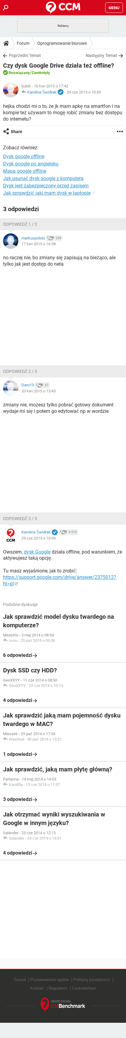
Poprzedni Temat (25, 55)
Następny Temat (101, 55)
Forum (23, 43)
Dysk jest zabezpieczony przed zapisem (46, 186)
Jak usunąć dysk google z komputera (43, 178)
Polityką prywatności (91, 979)
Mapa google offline (24, 171)
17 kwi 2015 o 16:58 (38, 244)
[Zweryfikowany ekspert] (60, 92)
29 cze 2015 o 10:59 (84, 92)
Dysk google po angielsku (30, 164)
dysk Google (37, 552)
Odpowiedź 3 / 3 (20, 518)
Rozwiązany (19, 72)
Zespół (20, 979)
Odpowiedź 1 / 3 (20, 224)
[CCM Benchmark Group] (63, 1004)
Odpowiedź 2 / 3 (20, 371)
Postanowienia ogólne (49, 979)
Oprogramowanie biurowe (62, 43)
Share (16, 131)
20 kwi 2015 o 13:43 (38, 391)
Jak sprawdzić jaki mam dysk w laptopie (47, 193)
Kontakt (37, 988)
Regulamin (58, 988)
